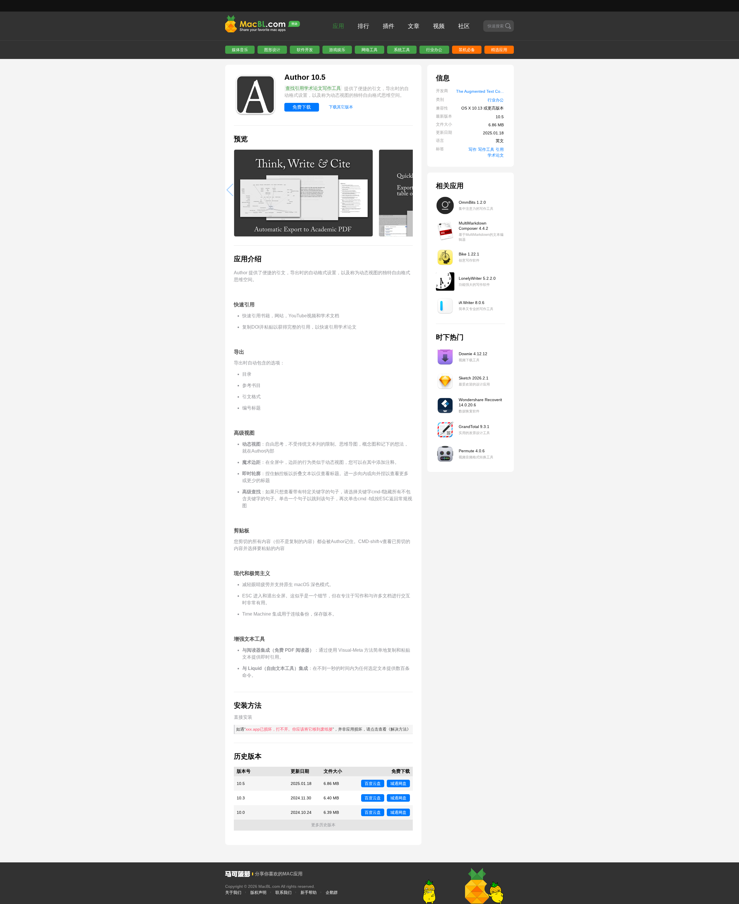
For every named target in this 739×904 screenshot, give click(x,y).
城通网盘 (398, 783)
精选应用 (499, 49)
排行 (363, 26)
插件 (388, 26)
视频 (439, 26)
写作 (473, 149)
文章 (413, 26)
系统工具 (402, 49)
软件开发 (305, 49)
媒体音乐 (240, 49)
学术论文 (496, 155)
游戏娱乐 (337, 49)
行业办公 (434, 49)
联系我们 (283, 892)
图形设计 (272, 49)
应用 (338, 26)
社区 (464, 26)
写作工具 (486, 149)
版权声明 (258, 892)
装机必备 (467, 49)
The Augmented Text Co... (480, 91)
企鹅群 (332, 892)
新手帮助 (309, 892)
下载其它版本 (341, 107)
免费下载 (301, 107)
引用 (500, 149)
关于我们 (233, 892)
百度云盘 (373, 783)
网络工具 (369, 49)
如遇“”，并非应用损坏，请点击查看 (323, 729)
